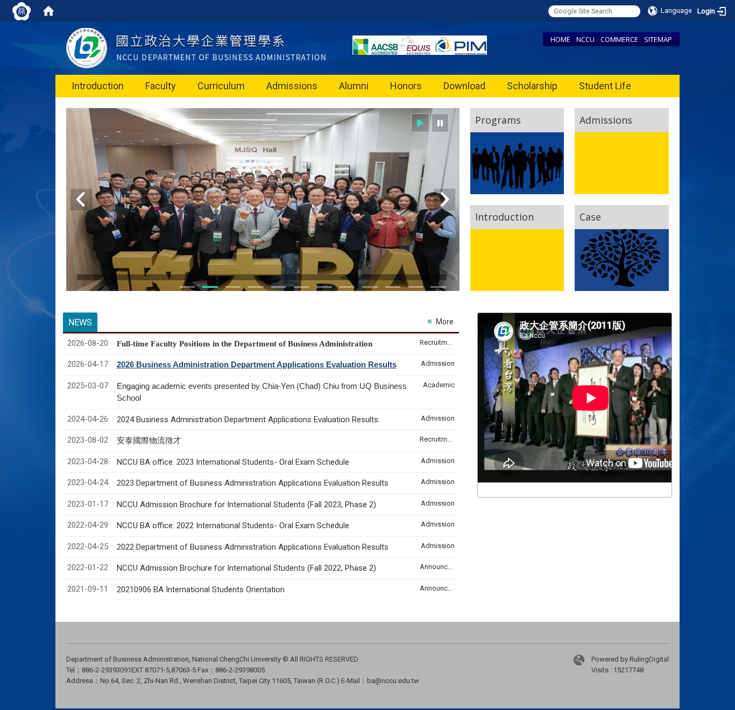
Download (464, 85)
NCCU (585, 39)
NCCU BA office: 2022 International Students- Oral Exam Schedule (233, 525)
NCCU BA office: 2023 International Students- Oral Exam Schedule (233, 462)
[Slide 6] (278, 287)
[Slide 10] (347, 287)
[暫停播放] (440, 122)
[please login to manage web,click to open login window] (21, 11)
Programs (498, 119)
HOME (560, 39)
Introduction (98, 85)
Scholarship (532, 85)
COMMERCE (619, 39)
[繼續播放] (420, 122)
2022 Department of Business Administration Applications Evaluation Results (252, 547)
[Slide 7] (301, 287)
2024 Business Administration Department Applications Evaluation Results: (248, 419)
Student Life (605, 85)
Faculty (160, 85)
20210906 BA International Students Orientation (201, 589)
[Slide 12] (392, 287)
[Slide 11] (369, 287)
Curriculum (221, 85)
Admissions (291, 85)
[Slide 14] (415, 287)
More (445, 321)
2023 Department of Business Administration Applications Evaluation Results (252, 483)
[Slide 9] (323, 287)
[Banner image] (263, 206)
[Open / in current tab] (196, 47)
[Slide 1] (187, 287)
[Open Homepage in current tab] (48, 11)
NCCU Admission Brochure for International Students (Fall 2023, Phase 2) (246, 504)
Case (590, 216)
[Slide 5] (255, 287)
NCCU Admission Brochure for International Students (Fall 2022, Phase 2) (246, 568)
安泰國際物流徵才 (150, 440)
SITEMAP (658, 39)
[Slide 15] (438, 287)
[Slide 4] (233, 287)
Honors (406, 85)
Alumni (354, 85)
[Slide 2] (209, 287)
